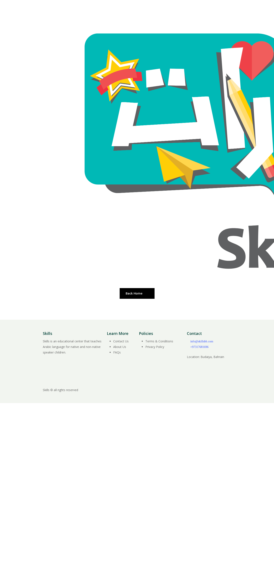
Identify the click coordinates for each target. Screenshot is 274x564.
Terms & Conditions (159, 341)
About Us (119, 347)
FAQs (117, 352)
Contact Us (121, 341)
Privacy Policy (154, 347)
